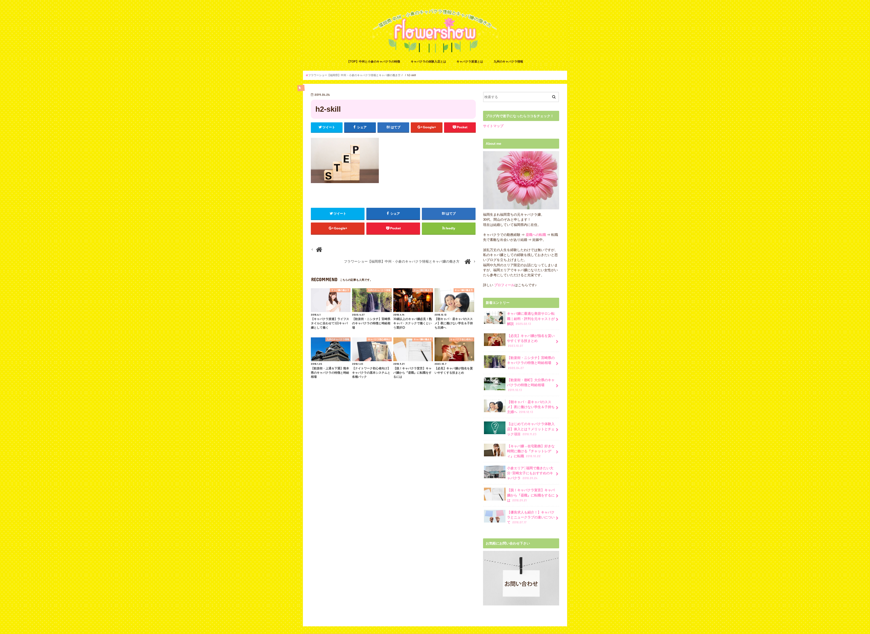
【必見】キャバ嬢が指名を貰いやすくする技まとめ (531, 341)
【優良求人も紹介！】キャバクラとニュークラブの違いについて (531, 517)
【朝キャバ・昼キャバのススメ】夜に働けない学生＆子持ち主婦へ (531, 407)
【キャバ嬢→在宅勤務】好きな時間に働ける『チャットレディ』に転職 (531, 451)
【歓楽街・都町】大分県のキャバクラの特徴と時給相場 (531, 385)
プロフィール (504, 285)
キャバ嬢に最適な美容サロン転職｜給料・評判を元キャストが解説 (531, 318)
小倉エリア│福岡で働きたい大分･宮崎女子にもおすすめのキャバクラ (530, 473)
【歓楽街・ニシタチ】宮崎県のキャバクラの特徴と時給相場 (531, 363)
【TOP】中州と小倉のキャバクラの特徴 (373, 61)
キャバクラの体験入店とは (428, 61)
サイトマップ (493, 126)
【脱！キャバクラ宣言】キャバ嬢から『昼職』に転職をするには (531, 495)
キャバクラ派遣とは (470, 61)
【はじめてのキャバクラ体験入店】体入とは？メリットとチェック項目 (531, 429)
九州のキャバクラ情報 (508, 61)
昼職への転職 (536, 235)
